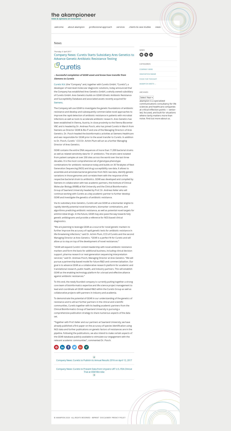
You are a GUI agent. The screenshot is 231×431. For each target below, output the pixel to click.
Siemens (58, 102)
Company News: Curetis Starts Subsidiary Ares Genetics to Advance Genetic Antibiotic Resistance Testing (94, 57)
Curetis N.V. (60, 84)
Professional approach (100, 27)
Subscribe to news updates (146, 55)
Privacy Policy (119, 418)
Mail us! (142, 55)
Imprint (95, 418)
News (158, 27)
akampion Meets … (148, 84)
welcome (59, 27)
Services (121, 27)
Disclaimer (105, 418)
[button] (56, 347)
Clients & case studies (140, 27)
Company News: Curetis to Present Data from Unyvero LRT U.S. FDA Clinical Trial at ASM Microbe (94, 370)
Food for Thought (148, 79)
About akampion (76, 27)
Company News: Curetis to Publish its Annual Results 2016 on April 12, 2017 (94, 360)
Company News (146, 69)
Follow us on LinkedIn (151, 55)
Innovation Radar (148, 74)
